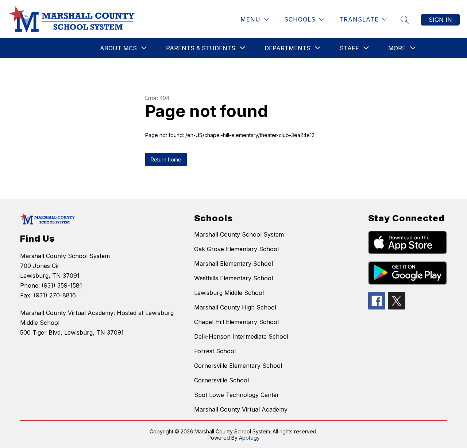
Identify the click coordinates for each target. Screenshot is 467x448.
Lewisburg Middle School (229, 292)
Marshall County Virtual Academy (240, 409)
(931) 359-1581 (62, 285)
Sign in (440, 19)
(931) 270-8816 (55, 295)
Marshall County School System (239, 234)
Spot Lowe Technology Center (236, 394)
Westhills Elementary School (233, 278)
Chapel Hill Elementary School (236, 322)
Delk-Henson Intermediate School (241, 336)
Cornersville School (221, 380)
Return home (166, 159)
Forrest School (215, 351)
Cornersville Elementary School (238, 365)
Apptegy (249, 438)
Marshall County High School (235, 307)
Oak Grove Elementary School (236, 249)
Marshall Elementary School (233, 263)
